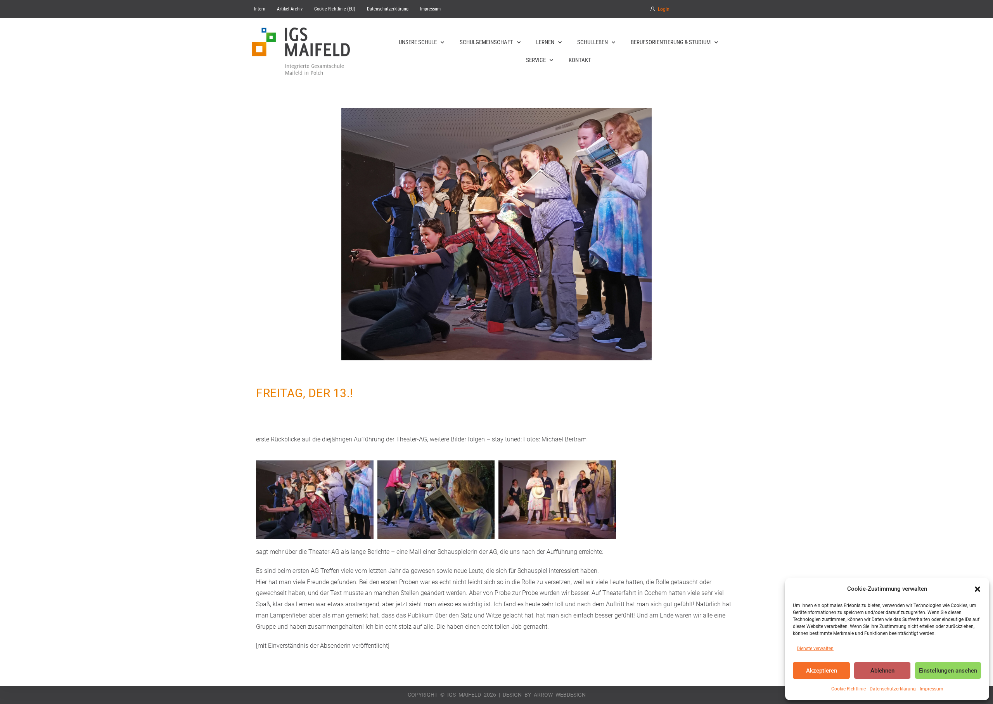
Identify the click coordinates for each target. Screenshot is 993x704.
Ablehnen (882, 670)
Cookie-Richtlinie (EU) (334, 9)
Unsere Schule (418, 42)
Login (663, 9)
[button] (977, 589)
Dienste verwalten (815, 648)
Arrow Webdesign (560, 695)
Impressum (931, 689)
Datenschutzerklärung (893, 689)
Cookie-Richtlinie (848, 689)
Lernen (545, 42)
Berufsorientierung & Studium (671, 42)
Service (536, 60)
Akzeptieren (821, 670)
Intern (259, 9)
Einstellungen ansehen (948, 670)
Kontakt (580, 60)
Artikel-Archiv (290, 9)
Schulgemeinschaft (486, 42)
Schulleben (592, 42)
